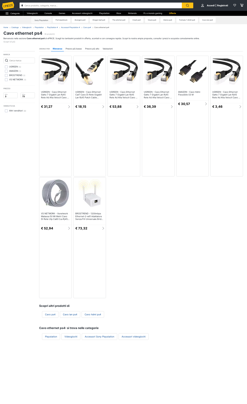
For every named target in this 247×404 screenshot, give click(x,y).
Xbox (118, 13)
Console (48, 13)
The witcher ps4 (118, 20)
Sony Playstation (41, 20)
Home (5, 27)
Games (62, 13)
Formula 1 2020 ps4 (187, 20)
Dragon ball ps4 (99, 20)
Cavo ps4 (87, 27)
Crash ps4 (137, 20)
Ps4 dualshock (61, 20)
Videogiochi (32, 13)
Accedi (211, 5)
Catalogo (15, 27)
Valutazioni (108, 48)
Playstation (104, 13)
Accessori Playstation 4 (70, 27)
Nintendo (132, 13)
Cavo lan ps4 (207, 20)
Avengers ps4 (80, 20)
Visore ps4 (152, 20)
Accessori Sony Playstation (99, 336)
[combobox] (101, 5)
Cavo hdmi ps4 (93, 314)
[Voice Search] (22, 5)
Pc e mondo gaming (153, 13)
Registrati (222, 5)
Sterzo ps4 (167, 20)
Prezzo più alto (92, 48)
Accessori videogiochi (82, 13)
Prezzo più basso (74, 48)
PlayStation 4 (52, 27)
